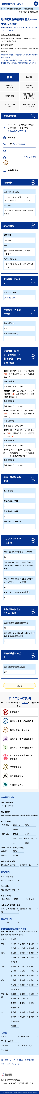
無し (5, 557)
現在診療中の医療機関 (9, 815)
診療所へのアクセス (9, 86)
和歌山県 (14, 989)
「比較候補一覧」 (23, 48)
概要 (9, 77)
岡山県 (31, 994)
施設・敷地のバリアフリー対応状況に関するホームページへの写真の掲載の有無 (18, 565)
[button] (19, 182)
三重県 (13, 980)
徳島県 (13, 1003)
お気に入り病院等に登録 (10, 34)
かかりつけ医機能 (9, 105)
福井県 (13, 971)
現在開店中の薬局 (8, 889)
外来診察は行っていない (13, 386)
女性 (15, 843)
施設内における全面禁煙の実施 (16, 622)
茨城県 (13, 952)
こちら (25, 702)
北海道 (13, 939)
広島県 (13, 998)
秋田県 (13, 948)
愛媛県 (31, 1003)
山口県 (22, 998)
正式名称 (7, 205)
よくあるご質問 (26, 1045)
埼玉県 (13, 957)
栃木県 (22, 952)
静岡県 (22, 975)
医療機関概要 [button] (9, 116)
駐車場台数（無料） (12, 511)
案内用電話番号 (10, 292)
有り (5, 587)
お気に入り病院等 (8, 864)
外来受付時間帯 (10, 333)
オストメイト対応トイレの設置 (16, 592)
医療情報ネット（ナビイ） (14, 3)
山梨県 (22, 971)
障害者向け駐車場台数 (12, 521)
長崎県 (31, 1012)
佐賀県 (22, 1012)
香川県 (22, 1003)
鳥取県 (13, 994)
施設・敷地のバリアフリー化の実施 (18, 552)
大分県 (22, 1016)
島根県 (22, 994)
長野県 (31, 971)
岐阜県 (13, 975)
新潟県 (13, 966)
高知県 (13, 1007)
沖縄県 (13, 1026)
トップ (3, 9)
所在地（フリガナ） (12, 258)
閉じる (19, 685)
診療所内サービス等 (29, 86)
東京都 (31, 957)
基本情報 (29, 77)
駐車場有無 (8, 490)
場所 (27, 825)
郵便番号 (7, 235)
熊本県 (13, 1016)
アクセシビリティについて (11, 1064)
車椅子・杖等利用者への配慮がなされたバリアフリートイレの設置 (18, 580)
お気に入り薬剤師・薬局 (9, 910)
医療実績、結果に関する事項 (29, 105)
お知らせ (4, 1045)
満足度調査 (24, 1036)
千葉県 (22, 957)
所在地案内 (29, 1059)
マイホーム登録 (7, 1041)
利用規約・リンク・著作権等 (12, 1059)
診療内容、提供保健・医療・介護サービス (29, 96)
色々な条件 (29, 899)
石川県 (31, 966)
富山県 (22, 966)
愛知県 (31, 975)
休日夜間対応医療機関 (29, 815)
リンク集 (4, 1050)
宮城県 (31, 943)
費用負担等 (9, 96)
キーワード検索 (7, 806)
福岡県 (13, 1012)
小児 (27, 834)
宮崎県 (31, 1016)
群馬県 (31, 952)
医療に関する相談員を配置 (14, 666)
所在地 (6, 245)
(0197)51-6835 (19, 144)
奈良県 (31, 984)
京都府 (31, 980)
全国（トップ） (7, 922)
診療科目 (16, 825)
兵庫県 (22, 984)
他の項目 (16, 855)
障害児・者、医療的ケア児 (23, 838)
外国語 (15, 829)
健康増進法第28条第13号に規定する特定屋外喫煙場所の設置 (18, 635)
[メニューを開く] (36, 3)
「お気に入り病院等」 (30, 38)
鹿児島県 (14, 1021)
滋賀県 (22, 980)
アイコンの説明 (30, 157)
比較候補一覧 (25, 864)
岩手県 (22, 943)
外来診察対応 (9, 381)
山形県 (22, 948)
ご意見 (3, 1036)
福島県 (31, 948)
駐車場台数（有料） (12, 501)
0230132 (7, 240)
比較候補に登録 (7, 44)
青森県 (13, 943)
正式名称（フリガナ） (12, 192)
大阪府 (13, 984)
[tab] (9, 77)
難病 (27, 843)
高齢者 (15, 834)
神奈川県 (14, 962)
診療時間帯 (8, 323)
